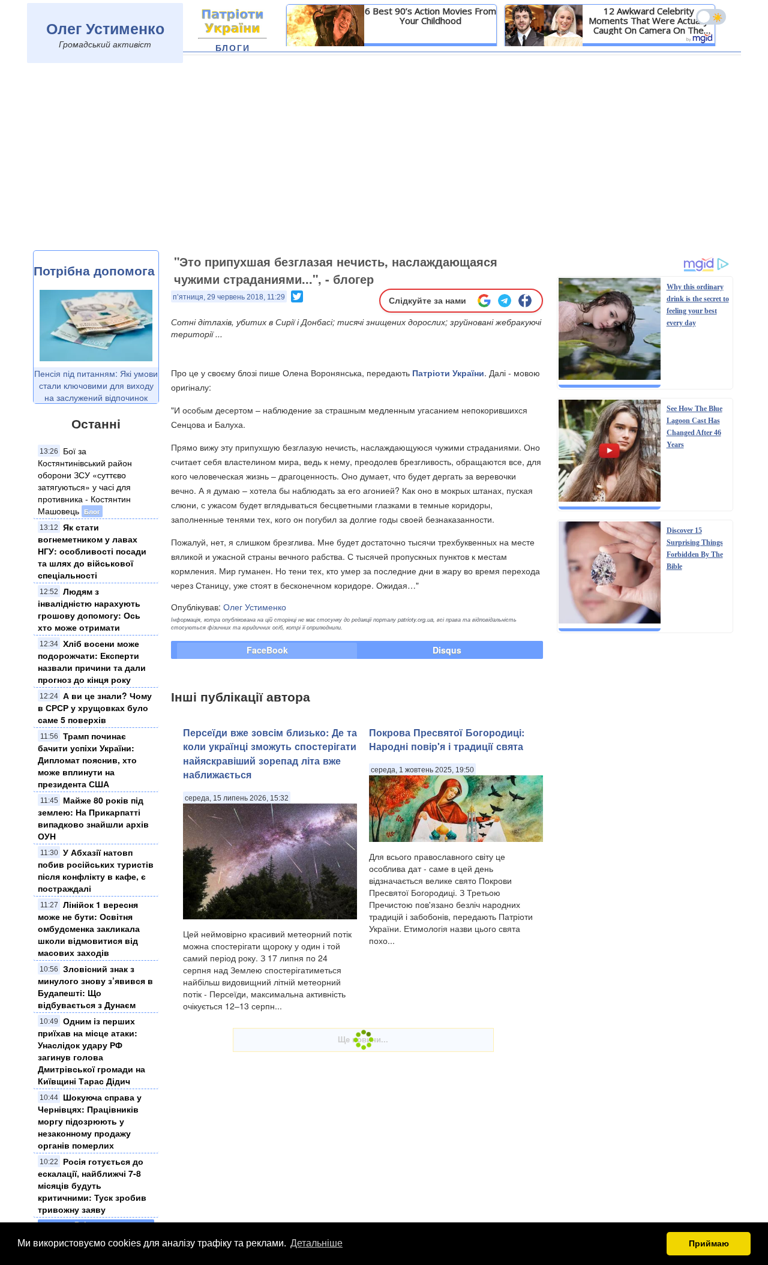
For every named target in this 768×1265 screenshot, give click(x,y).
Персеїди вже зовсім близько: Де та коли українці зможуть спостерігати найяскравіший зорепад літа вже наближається (270, 753)
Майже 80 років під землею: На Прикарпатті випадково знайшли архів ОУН (93, 818)
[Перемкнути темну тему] (711, 17)
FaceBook (267, 650)
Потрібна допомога (94, 270)
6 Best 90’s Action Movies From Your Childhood (430, 15)
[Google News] (484, 300)
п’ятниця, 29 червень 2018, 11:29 (229, 297)
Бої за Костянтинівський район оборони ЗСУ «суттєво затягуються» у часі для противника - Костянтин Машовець (85, 481)
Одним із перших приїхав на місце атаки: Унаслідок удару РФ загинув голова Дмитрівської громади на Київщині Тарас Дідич (91, 1051)
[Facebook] (525, 300)
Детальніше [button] (316, 1243)
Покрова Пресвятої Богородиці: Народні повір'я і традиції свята (446, 739)
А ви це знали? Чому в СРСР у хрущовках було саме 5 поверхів (95, 708)
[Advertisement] (384, 160)
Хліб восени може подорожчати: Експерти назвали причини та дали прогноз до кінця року (92, 661)
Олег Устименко (105, 28)
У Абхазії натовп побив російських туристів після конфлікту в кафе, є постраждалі (96, 870)
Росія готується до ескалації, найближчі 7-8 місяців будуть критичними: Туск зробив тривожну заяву (92, 1185)
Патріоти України (448, 373)
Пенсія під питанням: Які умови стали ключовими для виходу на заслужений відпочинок (96, 385)
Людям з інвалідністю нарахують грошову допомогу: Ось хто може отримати (89, 609)
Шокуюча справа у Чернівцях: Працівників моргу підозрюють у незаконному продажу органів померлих (90, 1121)
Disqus (447, 650)
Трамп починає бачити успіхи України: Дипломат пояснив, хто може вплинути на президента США (87, 760)
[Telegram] (504, 300)
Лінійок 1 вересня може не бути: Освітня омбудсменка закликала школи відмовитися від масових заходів (89, 928)
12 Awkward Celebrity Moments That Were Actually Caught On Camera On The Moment (649, 20)
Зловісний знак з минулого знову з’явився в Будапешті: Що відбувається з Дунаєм (95, 987)
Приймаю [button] (709, 1243)
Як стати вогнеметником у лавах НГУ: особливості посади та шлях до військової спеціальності (92, 551)
